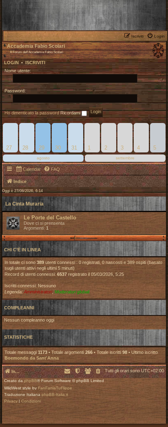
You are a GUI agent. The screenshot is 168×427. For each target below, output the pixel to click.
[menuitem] (157, 35)
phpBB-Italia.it (55, 394)
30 (58, 148)
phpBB (30, 380)
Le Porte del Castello (50, 218)
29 (41, 148)
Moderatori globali (72, 291)
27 (9, 148)
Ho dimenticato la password (31, 112)
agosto (43, 158)
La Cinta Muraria (24, 204)
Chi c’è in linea (22, 249)
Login (11, 62)
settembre (125, 158)
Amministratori (38, 291)
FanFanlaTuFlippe (55, 388)
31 (74, 148)
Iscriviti (35, 62)
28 (25, 148)
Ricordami (71, 112)
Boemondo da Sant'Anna (31, 357)
